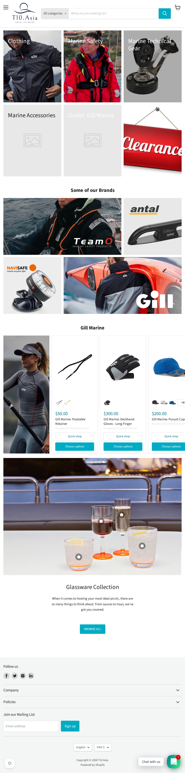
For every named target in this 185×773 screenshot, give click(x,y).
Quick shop (75, 436)
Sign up (70, 726)
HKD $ (101, 747)
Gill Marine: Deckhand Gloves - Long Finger (119, 421)
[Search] (165, 13)
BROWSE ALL (92, 629)
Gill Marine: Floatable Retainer (70, 421)
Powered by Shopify (93, 765)
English (80, 747)
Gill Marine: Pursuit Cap (168, 419)
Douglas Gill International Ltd (72, 428)
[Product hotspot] (78, 557)
